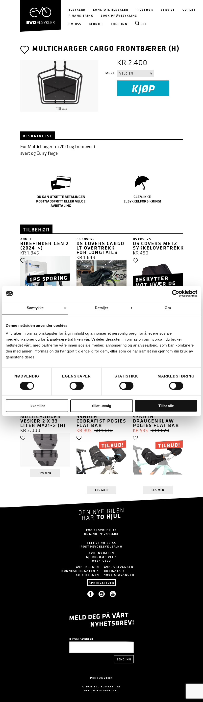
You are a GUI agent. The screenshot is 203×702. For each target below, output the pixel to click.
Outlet (189, 9)
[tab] (37, 135)
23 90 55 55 (106, 543)
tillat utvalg (101, 405)
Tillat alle (166, 405)
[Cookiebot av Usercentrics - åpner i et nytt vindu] (175, 293)
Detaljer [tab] (101, 308)
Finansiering (81, 15)
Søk (144, 24)
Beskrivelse (38, 136)
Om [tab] (168, 308)
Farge (109, 73)
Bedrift (96, 24)
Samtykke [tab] (35, 308)
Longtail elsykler (110, 9)
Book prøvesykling (119, 15)
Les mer (45, 473)
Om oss (75, 24)
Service (168, 9)
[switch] (77, 386)
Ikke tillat (37, 405)
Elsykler (77, 9)
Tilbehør (144, 9)
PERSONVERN (101, 678)
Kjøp (143, 88)
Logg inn (119, 24)
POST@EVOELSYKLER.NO (101, 546)
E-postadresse (81, 639)
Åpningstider (101, 582)
